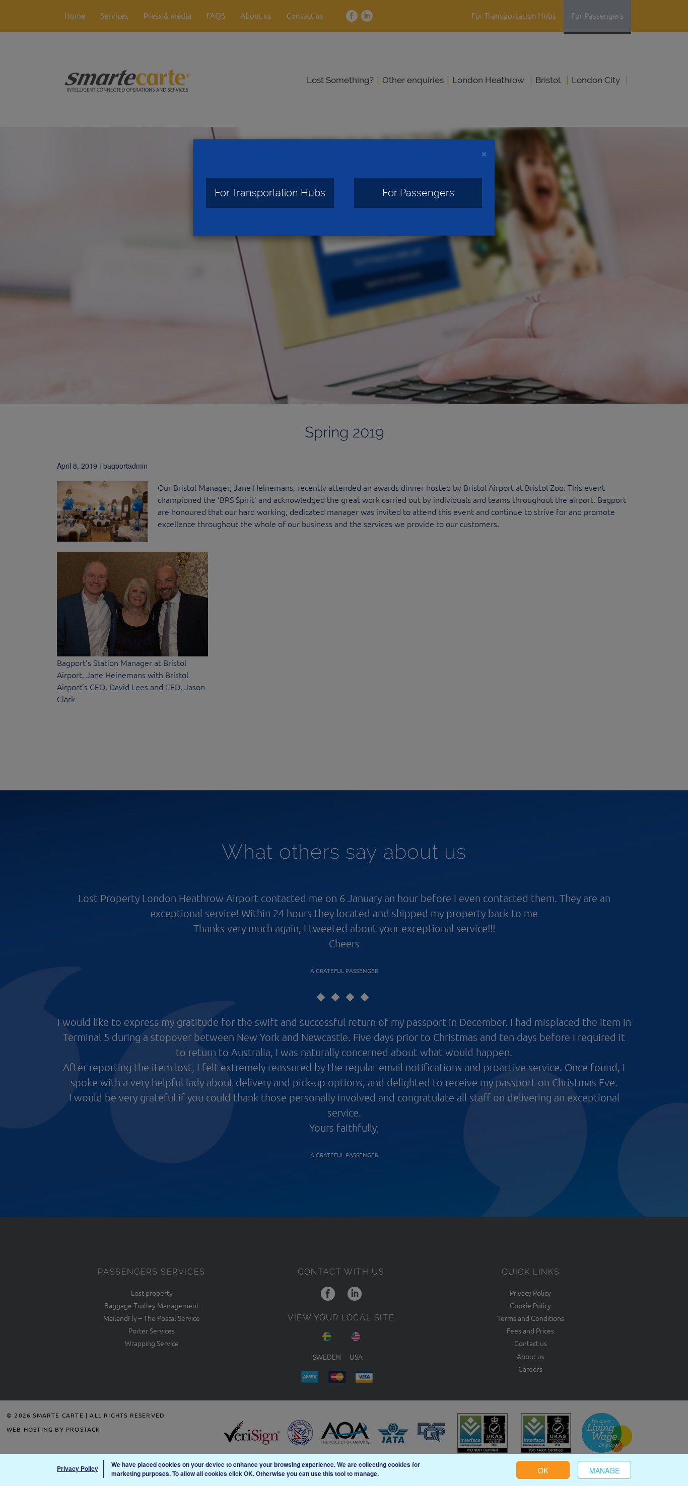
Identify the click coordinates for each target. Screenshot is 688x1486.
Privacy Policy (77, 1468)
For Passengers (418, 193)
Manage (604, 1470)
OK (543, 1470)
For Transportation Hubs (270, 193)
